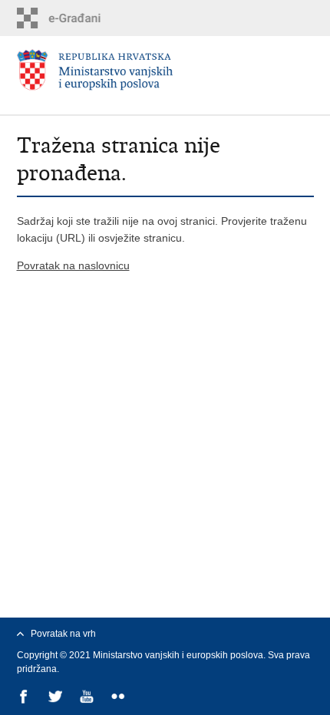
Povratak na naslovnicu (73, 265)
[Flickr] (119, 698)
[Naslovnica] (165, 70)
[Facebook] (25, 698)
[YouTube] (88, 698)
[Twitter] (56, 698)
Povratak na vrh (63, 633)
